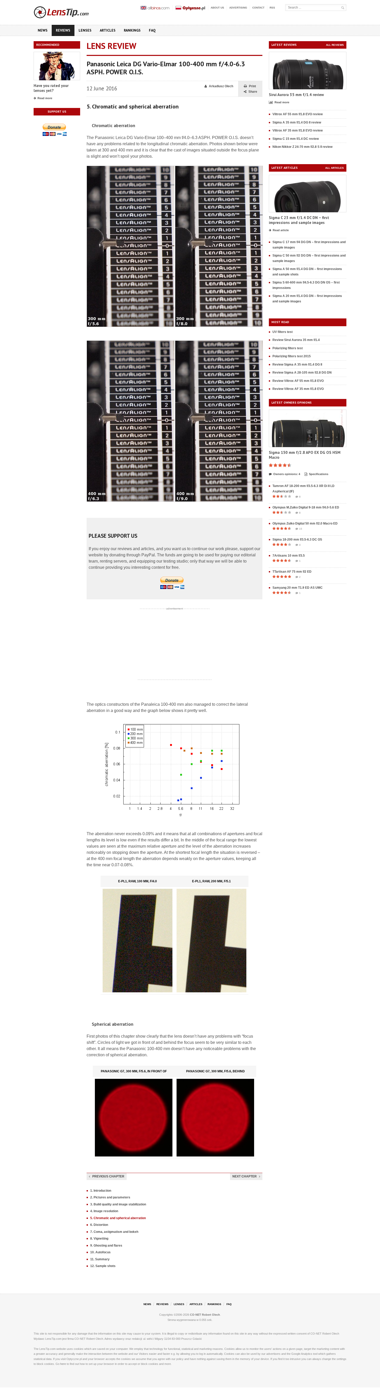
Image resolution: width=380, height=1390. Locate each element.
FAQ (152, 30)
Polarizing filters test (287, 348)
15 (300, 528)
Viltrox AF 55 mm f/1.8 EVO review (297, 114)
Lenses (85, 30)
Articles (108, 30)
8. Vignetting (99, 1238)
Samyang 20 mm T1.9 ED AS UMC (297, 588)
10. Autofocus (100, 1252)
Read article (281, 230)
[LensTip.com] (68, 11)
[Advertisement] (174, 644)
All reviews (335, 44)
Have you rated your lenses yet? (51, 88)
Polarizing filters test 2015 (291, 356)
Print (252, 86)
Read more (44, 98)
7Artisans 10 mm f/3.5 (288, 555)
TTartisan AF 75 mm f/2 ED (291, 571)
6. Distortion (99, 1225)
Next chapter (244, 1176)
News (43, 30)
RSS (272, 7)
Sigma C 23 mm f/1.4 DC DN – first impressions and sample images (299, 220)
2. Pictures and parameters (110, 1197)
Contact (258, 7)
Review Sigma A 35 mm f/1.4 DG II (297, 364)
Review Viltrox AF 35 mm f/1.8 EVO (298, 389)
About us (217, 7)
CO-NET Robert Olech (205, 1314)
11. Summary (100, 1259)
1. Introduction (100, 1190)
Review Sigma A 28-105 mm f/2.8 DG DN (302, 372)
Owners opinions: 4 (286, 474)
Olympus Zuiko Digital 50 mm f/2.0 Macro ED (305, 523)
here (63, 1363)
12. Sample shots (103, 1266)
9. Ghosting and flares (106, 1245)
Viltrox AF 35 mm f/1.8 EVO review (297, 130)
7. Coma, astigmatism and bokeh (114, 1232)
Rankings (132, 30)
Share (252, 91)
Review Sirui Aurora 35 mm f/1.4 (296, 340)
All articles (334, 167)
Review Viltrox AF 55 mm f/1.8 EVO (298, 381)
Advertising (238, 7)
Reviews (63, 30)
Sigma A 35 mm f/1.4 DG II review (296, 122)
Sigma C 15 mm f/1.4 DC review (295, 139)
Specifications (318, 474)
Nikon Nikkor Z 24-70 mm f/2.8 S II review (302, 147)
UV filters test (282, 332)
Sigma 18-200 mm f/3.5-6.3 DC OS (297, 539)
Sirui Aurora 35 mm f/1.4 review (296, 94)
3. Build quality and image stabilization (118, 1204)
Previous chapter (108, 1176)
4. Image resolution (104, 1211)
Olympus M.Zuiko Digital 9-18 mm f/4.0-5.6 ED (305, 507)
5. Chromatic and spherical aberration (118, 1218)
